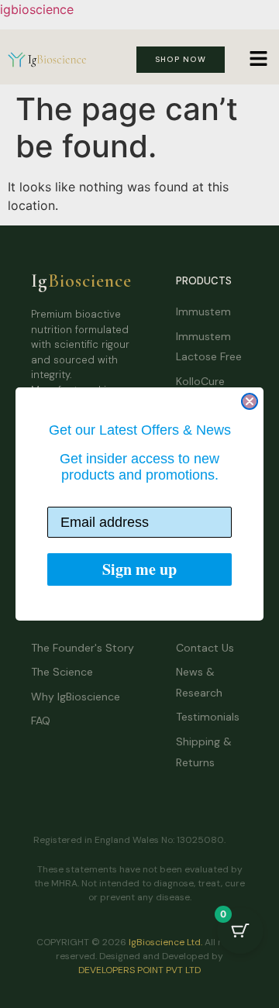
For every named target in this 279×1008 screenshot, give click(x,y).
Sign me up (139, 569)
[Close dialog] (249, 401)
